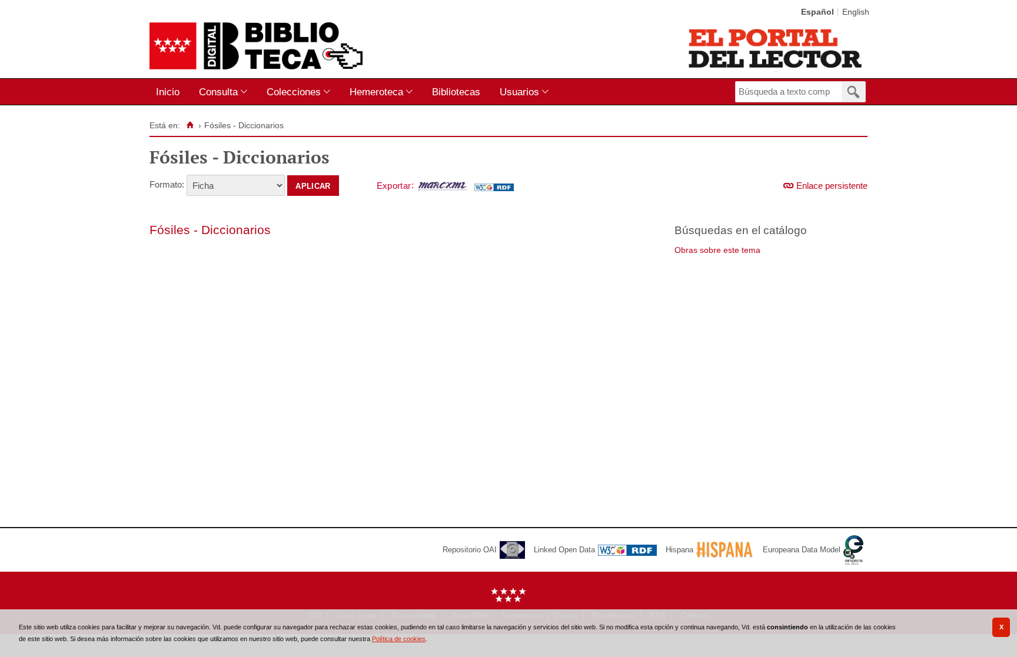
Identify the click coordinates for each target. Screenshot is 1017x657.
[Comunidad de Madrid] (508, 599)
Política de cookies (399, 638)
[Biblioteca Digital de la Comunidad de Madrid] (256, 45)
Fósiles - (175, 229)
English (855, 12)
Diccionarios (236, 229)
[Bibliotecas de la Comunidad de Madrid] (776, 48)
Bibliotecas (456, 91)
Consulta (218, 91)
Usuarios (519, 91)
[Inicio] (190, 125)
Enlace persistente (832, 186)
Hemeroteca (376, 91)
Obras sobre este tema (717, 250)
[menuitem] (170, 92)
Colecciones (294, 91)
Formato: (166, 184)
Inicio (168, 91)
